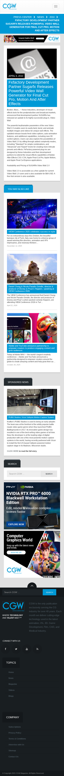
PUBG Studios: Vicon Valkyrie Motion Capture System (31, 417)
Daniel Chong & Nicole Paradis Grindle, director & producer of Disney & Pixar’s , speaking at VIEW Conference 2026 (31, 288)
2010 (52, 17)
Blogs (11, 696)
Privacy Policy (15, 733)
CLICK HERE (12, 451)
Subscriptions (15, 727)
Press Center (23, 17)
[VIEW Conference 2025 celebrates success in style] (32, 214)
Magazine (13, 684)
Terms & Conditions (17, 739)
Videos (12, 690)
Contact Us (13, 757)
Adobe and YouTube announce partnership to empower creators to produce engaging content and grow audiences (32, 348)
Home (11, 672)
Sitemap (12, 751)
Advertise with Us (16, 745)
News (41, 17)
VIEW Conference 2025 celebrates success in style (32, 231)
